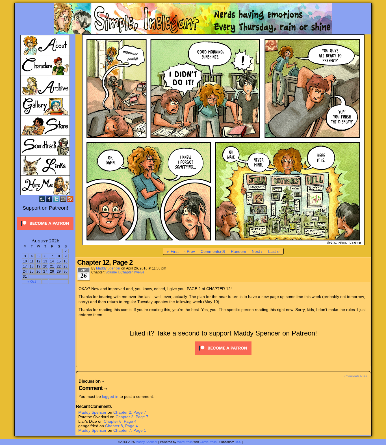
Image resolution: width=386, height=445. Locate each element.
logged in (110, 396)
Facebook (49, 198)
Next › (257, 251)
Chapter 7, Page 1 (129, 430)
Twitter (56, 198)
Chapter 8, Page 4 (121, 426)
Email (63, 198)
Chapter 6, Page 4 (120, 421)
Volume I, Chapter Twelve (124, 272)
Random (238, 251)
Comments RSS (355, 376)
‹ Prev (189, 251)
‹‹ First (173, 251)
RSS (70, 198)
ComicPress (208, 442)
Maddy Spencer (108, 268)
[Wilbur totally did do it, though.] (223, 244)
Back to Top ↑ (253, 442)
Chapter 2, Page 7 (129, 412)
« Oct (31, 282)
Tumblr (42, 198)
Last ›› (274, 251)
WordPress (185, 442)
